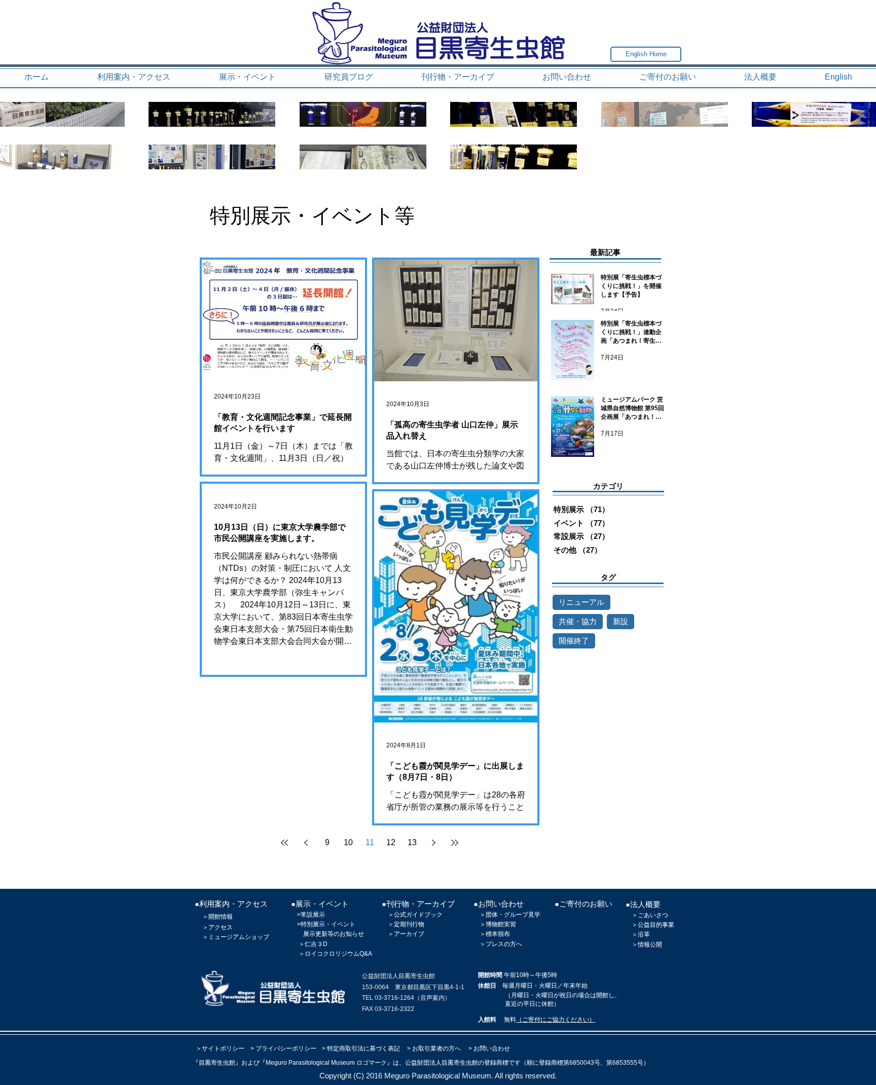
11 (370, 842)
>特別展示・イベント (326, 924)
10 (348, 842)
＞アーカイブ (406, 933)
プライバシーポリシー (286, 1048)
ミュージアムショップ (238, 937)
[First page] (284, 843)
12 (390, 842)
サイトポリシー (223, 1048)
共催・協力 (578, 621)
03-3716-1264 (394, 997)
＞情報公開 (647, 944)
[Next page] (433, 843)
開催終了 (574, 640)
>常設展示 (311, 914)
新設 (620, 621)
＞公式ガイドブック (415, 914)
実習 (510, 924)
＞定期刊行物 (406, 924)
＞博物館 (492, 924)
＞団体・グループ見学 (510, 914)
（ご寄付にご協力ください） (555, 1019)
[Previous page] (306, 843)
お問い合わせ (491, 1048)
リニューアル (581, 602)
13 (412, 842)
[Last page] (455, 843)
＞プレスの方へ (501, 944)
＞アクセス (217, 927)
